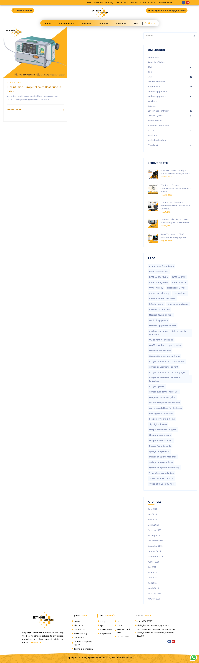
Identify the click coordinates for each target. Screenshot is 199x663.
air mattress (153, 57)
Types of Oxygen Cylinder (161, 484)
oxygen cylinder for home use (164, 391)
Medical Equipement (157, 91)
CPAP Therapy (156, 287)
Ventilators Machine (157, 140)
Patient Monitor (155, 120)
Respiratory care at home (162, 419)
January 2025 (154, 598)
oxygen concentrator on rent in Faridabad (164, 379)
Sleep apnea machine (160, 435)
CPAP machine (179, 282)
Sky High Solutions (158, 424)
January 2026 (154, 535)
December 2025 (155, 540)
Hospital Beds (154, 86)
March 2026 (153, 525)
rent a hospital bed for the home (165, 408)
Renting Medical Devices (161, 413)
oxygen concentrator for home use (166, 361)
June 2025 (152, 572)
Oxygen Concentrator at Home (164, 356)
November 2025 (155, 546)
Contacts (103, 23)
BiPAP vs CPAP (178, 277)
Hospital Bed (180, 293)
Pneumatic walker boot (159, 125)
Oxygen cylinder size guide (162, 397)
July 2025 (152, 567)
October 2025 (154, 551)
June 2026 (152, 509)
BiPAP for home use (158, 271)
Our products (65, 23)
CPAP (150, 76)
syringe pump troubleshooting (164, 467)
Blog (136, 23)
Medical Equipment (157, 96)
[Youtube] (188, 2)
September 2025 (155, 556)
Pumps (151, 130)
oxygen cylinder (157, 386)
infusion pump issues (178, 304)
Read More (12, 109)
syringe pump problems (161, 462)
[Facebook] (183, 2)
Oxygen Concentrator (158, 111)
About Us (86, 23)
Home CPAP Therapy (159, 293)
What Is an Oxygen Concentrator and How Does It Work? (176, 188)
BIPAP (150, 67)
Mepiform (152, 101)
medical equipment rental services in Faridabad (167, 333)
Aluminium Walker (156, 62)
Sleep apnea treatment (160, 440)
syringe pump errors (159, 451)
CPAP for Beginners (158, 282)
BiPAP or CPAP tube (158, 277)
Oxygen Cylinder (155, 115)
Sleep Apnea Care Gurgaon (163, 429)
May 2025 (152, 577)
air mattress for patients (161, 266)
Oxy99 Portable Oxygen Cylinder (165, 345)
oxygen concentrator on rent (163, 367)
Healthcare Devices (177, 287)
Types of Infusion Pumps (161, 478)
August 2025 (153, 562)
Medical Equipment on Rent (162, 325)
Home (48, 23)
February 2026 (154, 530)
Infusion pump (156, 304)
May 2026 (152, 514)
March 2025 (153, 588)
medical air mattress (159, 309)
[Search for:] (170, 35)
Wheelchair (153, 145)
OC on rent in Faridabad (161, 339)
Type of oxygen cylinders (161, 473)
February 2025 (154, 593)
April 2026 (152, 519)
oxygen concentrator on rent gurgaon (168, 372)
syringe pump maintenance (162, 456)
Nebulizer (152, 106)
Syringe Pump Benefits (160, 446)
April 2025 (152, 583)
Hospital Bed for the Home (162, 298)
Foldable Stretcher (156, 81)
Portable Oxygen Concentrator (164, 402)
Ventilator (152, 135)
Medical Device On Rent (160, 315)
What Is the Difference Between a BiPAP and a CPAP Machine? (175, 205)
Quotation (121, 23)
